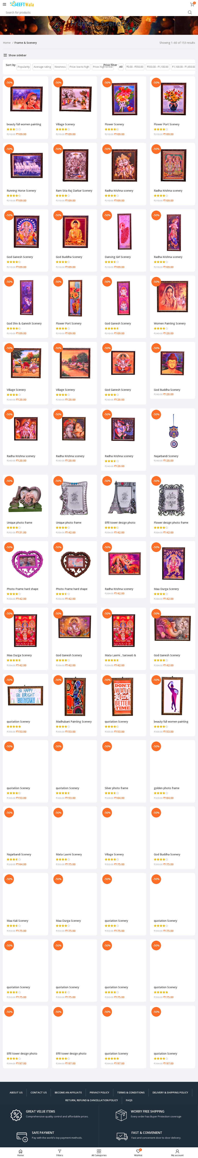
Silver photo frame (116, 788)
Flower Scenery (114, 124)
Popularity (24, 66)
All (121, 66)
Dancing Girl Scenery (118, 257)
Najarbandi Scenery (166, 456)
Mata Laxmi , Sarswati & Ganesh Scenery (120, 656)
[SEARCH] (190, 12)
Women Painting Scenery (170, 323)
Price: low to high (79, 66)
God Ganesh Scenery (20, 257)
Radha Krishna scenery (119, 190)
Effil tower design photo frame (120, 524)
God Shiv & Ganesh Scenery (24, 323)
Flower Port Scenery (166, 124)
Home (7, 42)
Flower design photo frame (171, 522)
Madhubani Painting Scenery (74, 721)
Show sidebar (17, 55)
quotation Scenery (18, 721)
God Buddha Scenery (69, 257)
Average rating (42, 66)
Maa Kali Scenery (17, 920)
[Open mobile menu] (4, 4)
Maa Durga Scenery (166, 589)
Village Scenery (65, 124)
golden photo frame (166, 788)
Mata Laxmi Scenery (69, 854)
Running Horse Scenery (21, 190)
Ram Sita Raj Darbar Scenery (74, 190)
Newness (60, 66)
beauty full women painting (24, 124)
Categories (97, 30)
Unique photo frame (19, 522)
